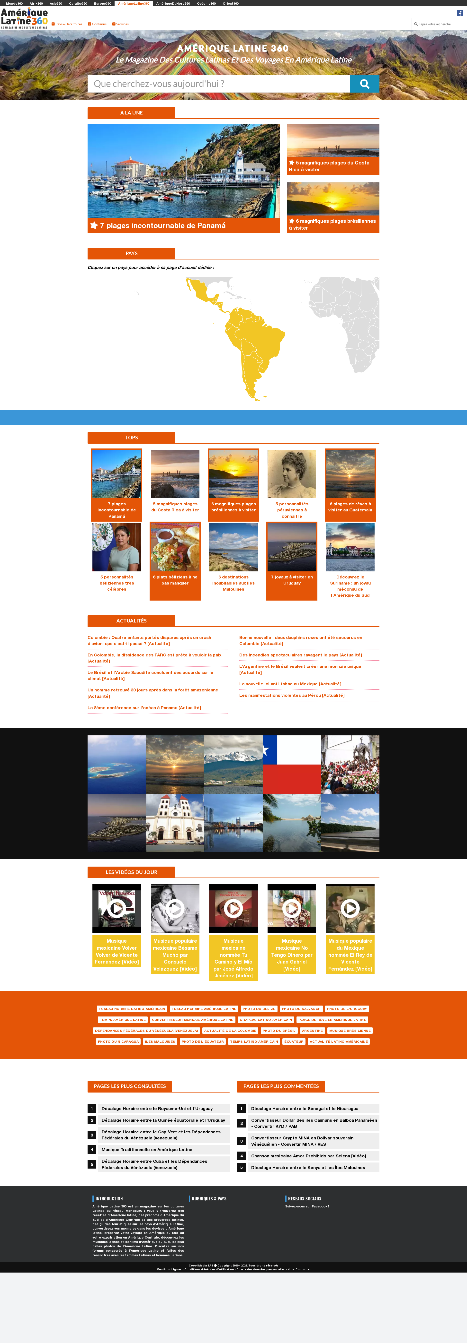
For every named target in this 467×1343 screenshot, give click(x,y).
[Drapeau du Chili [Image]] (292, 764)
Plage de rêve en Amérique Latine (332, 1020)
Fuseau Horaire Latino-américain (132, 1009)
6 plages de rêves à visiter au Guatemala (350, 506)
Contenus (99, 24)
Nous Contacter (299, 1269)
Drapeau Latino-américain (266, 1020)
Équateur (294, 1041)
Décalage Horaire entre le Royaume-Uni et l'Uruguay (157, 1108)
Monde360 (14, 3)
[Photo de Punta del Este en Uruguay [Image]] (117, 823)
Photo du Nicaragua (118, 1041)
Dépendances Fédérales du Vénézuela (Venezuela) (146, 1031)
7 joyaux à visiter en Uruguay (292, 579)
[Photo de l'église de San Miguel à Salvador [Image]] (175, 823)
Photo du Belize (259, 1009)
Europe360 (102, 3)
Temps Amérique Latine (123, 1020)
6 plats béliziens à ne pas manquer (175, 579)
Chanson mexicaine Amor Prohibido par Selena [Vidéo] (308, 1155)
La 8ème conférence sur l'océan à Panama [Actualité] (144, 707)
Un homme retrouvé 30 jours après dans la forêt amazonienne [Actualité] (153, 692)
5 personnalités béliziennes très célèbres (117, 583)
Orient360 (230, 3)
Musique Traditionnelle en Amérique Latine (147, 1149)
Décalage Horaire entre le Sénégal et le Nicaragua (304, 1108)
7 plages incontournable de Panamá (117, 509)
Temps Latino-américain (254, 1041)
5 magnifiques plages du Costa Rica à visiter (175, 506)
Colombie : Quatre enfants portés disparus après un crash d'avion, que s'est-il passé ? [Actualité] (149, 640)
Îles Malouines (160, 1041)
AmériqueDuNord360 (173, 3)
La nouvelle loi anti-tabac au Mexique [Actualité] (290, 683)
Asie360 (56, 3)
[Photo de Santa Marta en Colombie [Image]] (292, 823)
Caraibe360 (78, 3)
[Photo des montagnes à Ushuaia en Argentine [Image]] (233, 764)
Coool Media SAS (201, 1265)
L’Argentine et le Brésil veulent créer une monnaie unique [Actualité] (300, 669)
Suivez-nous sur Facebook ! (307, 1206)
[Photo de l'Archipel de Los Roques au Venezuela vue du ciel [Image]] (117, 764)
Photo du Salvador (301, 1009)
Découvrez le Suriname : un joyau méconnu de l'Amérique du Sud (350, 586)
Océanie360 (206, 3)
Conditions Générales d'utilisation (209, 1269)
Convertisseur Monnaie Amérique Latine (193, 1020)
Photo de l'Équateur (203, 1041)
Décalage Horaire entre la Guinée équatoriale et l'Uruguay (163, 1120)
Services (122, 24)
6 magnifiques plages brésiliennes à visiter (233, 506)
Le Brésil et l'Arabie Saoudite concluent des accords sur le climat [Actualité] (150, 675)
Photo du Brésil (279, 1031)
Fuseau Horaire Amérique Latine (204, 1009)
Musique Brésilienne (350, 1031)
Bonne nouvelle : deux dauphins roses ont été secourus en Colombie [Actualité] (300, 640)
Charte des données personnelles (260, 1269)
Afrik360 (36, 3)
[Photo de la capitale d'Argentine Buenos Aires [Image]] (233, 823)
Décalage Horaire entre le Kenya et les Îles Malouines (308, 1167)
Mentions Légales (169, 1269)
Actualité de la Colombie (230, 1031)
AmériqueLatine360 (133, 3)
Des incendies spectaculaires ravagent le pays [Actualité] (300, 654)
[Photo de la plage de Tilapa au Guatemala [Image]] (175, 764)
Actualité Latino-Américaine (339, 1041)
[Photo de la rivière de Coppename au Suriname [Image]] (350, 823)
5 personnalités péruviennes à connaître (292, 509)
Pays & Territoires (68, 24)
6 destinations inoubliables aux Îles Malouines (233, 583)
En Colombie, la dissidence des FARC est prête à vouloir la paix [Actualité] (154, 657)
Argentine (312, 1031)
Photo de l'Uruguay (347, 1009)
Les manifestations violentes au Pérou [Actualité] (292, 695)
